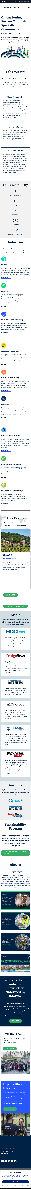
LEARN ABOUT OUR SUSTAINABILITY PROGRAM (15, 853)
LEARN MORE (10, 595)
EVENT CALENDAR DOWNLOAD (15, 606)
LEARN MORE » (6, 277)
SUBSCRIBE (15, 1021)
